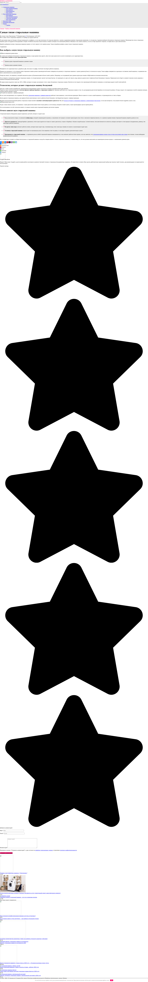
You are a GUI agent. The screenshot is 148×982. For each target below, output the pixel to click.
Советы (8, 25)
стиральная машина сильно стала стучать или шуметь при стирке (110, 134)
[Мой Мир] (5, 142)
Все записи (24, 978)
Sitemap (65, 978)
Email (2, 833)
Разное (5, 23)
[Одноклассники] (3, 142)
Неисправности (10, 11)
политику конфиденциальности (68, 850)
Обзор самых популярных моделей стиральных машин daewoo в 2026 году (19, 971)
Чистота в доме (7, 21)
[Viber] (12, 142)
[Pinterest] (7, 142)
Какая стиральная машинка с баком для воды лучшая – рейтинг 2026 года (19, 967)
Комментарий (3, 847)
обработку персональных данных (44, 850)
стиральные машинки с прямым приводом (39, 95)
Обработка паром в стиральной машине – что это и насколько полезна (18, 897)
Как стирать (9, 12)
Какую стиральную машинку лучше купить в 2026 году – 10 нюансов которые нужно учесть (24, 963)
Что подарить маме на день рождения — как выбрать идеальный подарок (19, 918)
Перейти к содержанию (6, 0)
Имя (1, 830)
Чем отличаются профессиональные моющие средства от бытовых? (18, 916)
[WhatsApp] (14, 142)
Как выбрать (9, 10)
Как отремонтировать (12, 8)
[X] (9, 142)
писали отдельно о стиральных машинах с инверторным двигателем (82, 100)
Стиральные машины (8, 7)
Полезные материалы (8, 22)
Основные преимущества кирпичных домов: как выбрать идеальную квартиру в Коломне (23, 938)
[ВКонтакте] (1, 142)
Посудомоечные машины (9, 14)
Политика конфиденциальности (36, 978)
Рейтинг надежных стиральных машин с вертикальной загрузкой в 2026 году (20, 975)
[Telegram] (16, 142)
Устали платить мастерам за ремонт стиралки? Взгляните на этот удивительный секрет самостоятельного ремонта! (30, 893)
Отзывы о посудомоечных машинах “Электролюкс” (13, 873)
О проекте (18, 978)
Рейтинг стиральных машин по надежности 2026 (13, 943)
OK (111, 980)
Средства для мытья (11, 18)
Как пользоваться (10, 19)
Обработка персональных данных (54, 978)
